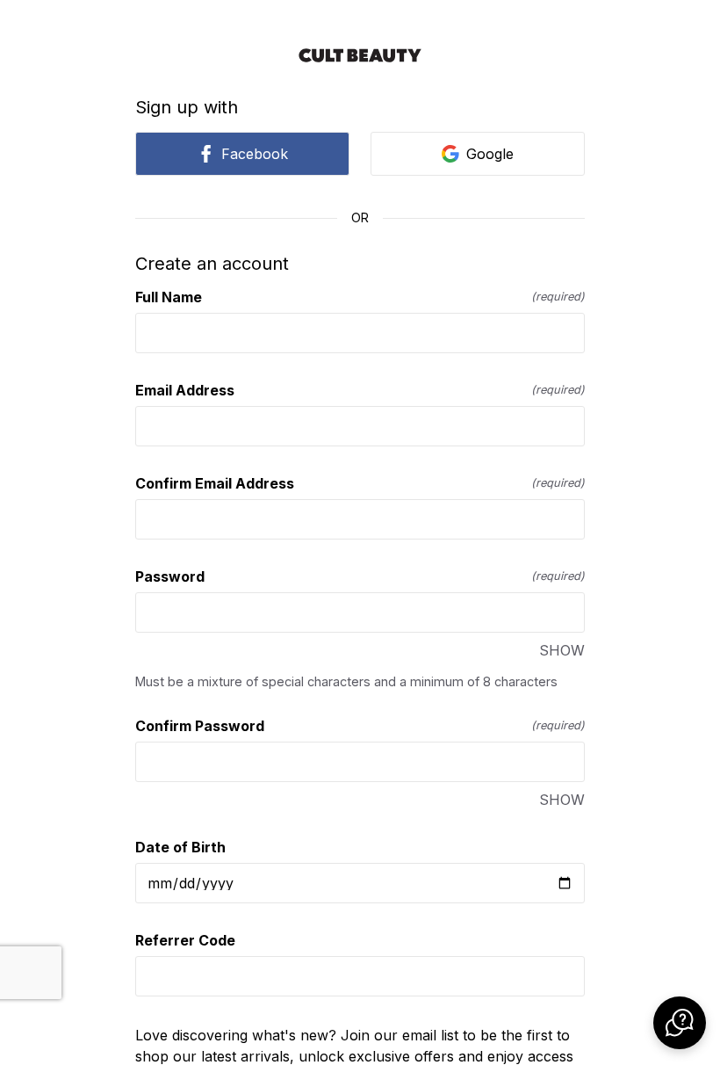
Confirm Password (360, 726)
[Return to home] (360, 55)
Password (360, 576)
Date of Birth (180, 847)
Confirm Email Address (360, 483)
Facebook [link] (254, 154)
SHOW (562, 650)
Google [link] (490, 154)
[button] (679, 1023)
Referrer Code (185, 940)
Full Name (360, 297)
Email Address (360, 390)
